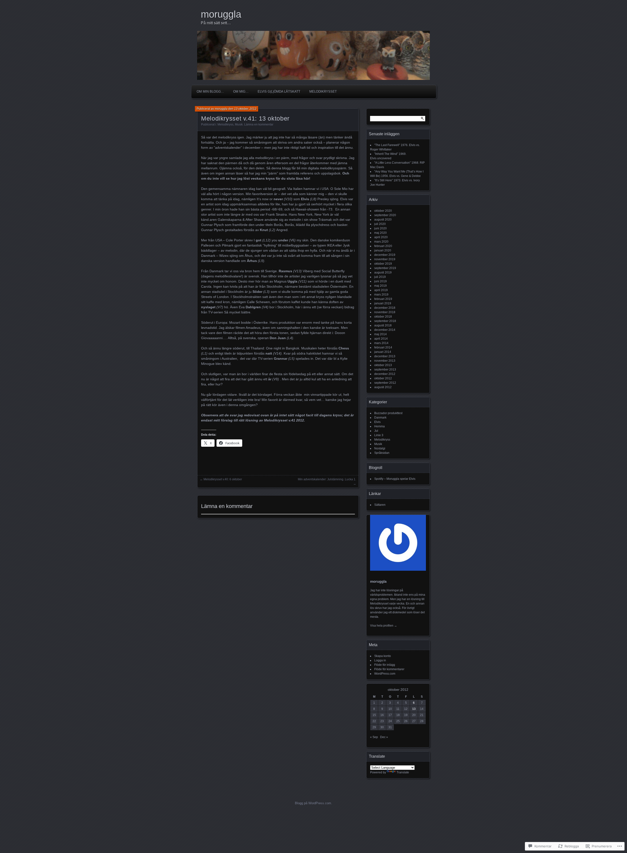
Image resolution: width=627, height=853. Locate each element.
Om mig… (241, 91)
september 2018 (385, 321)
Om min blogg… (210, 91)
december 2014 (384, 330)
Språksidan (381, 453)
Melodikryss (225, 124)
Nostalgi (379, 448)
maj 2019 (380, 285)
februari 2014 (383, 347)
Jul (376, 431)
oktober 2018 (383, 316)
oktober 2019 (383, 263)
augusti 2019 (383, 272)
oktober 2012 (383, 378)
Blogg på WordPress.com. (313, 803)
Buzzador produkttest (388, 413)
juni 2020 (380, 228)
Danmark (380, 417)
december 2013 (384, 356)
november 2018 (384, 312)
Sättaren (380, 505)
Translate (403, 772)
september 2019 (385, 268)
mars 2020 (381, 241)
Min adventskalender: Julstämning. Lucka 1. (327, 479)
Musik (239, 124)
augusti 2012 (383, 387)
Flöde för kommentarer (389, 669)
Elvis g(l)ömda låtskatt (279, 91)
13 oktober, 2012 (245, 109)
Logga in (380, 660)
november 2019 (384, 259)
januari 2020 (382, 250)
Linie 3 (378, 435)
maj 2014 (380, 334)
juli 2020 (380, 224)
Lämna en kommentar (258, 124)
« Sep (374, 737)
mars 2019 (381, 294)
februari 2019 (383, 299)
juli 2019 (380, 277)
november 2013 (384, 360)
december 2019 (384, 255)
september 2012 (385, 382)
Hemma (379, 426)
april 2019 (381, 290)
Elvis (377, 422)
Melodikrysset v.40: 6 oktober (223, 479)
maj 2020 (380, 233)
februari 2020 (383, 246)
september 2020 (385, 215)
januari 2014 (382, 352)
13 (414, 709)
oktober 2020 (383, 210)
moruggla (221, 14)
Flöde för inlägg (384, 665)
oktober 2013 (383, 365)
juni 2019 (380, 281)
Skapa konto (382, 656)
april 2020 (381, 237)
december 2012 (384, 374)
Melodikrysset (323, 91)
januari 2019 (382, 303)
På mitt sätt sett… (216, 23)
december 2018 (384, 307)
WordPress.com (384, 673)
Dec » (384, 737)
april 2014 (381, 338)
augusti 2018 (383, 325)
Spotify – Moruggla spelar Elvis (394, 479)
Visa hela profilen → (383, 625)
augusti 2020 (383, 219)
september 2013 (385, 369)
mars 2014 (381, 343)
